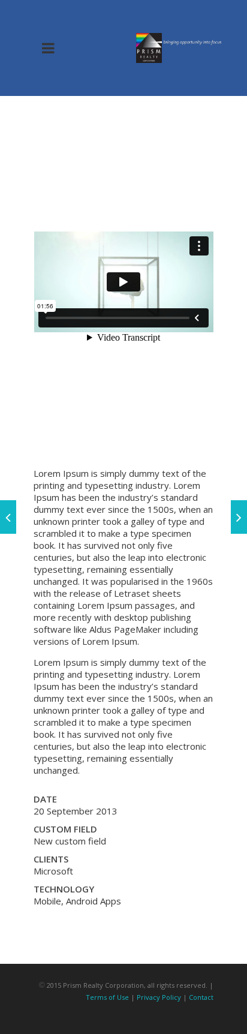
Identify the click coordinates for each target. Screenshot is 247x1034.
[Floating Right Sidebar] (8, 517)
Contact (201, 997)
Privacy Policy (159, 997)
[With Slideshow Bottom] (239, 517)
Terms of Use (107, 997)
